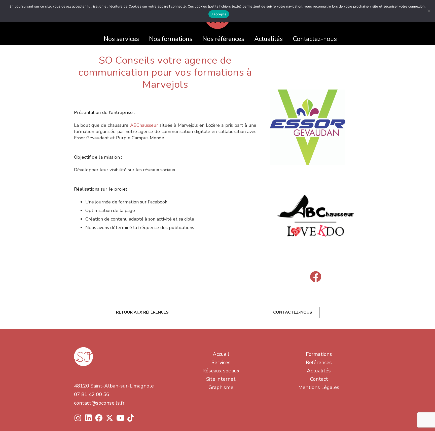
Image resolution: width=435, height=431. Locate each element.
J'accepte (219, 14)
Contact (319, 379)
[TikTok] (130, 418)
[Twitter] (109, 418)
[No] (428, 10)
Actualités (319, 370)
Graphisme (220, 387)
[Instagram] (78, 418)
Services (221, 362)
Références (319, 362)
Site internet (221, 379)
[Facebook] (315, 276)
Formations (319, 354)
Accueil (221, 354)
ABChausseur (144, 125)
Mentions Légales (318, 387)
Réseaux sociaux (221, 370)
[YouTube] (120, 418)
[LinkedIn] (88, 418)
